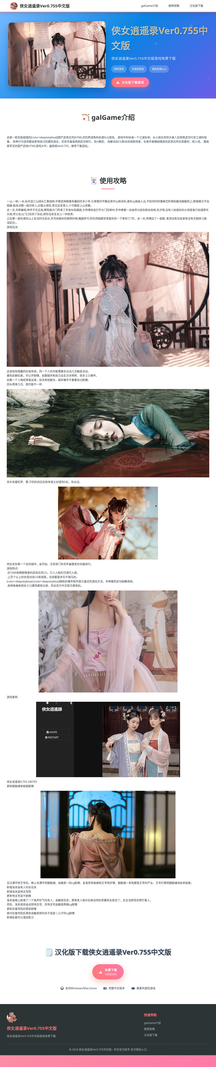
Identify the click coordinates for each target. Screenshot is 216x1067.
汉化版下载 (196, 6)
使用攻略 (173, 6)
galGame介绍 (149, 6)
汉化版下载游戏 (133, 82)
